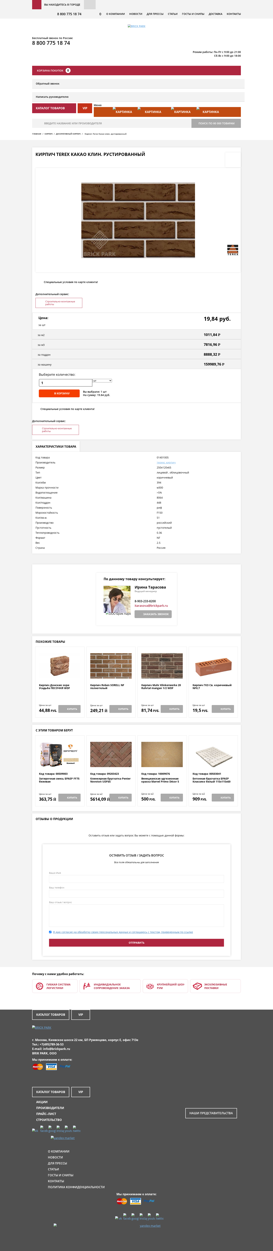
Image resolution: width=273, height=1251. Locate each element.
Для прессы (155, 14)
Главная (36, 133)
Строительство (49, 1120)
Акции (42, 1102)
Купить (72, 709)
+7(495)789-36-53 (52, 1044)
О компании (115, 14)
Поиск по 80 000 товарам (217, 123)
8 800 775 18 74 (69, 14)
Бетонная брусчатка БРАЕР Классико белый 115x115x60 (211, 780)
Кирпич (49, 133)
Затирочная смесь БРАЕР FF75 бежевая (59, 780)
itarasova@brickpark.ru (151, 606)
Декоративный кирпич (68, 133)
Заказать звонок (156, 614)
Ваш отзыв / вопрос (60, 902)
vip (85, 108)
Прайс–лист (46, 1114)
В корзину (62, 393)
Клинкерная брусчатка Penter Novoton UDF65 (110, 780)
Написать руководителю (52, 96)
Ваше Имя (55, 873)
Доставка (215, 14)
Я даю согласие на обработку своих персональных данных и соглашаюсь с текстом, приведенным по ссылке (123, 932)
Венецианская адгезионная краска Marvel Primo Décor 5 (160, 780)
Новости (135, 14)
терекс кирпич (166, 462)
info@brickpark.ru (56, 1049)
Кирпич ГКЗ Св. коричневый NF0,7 (212, 687)
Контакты (234, 14)
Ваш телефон (56, 887)
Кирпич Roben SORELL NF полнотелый (107, 687)
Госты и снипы (193, 14)
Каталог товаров (50, 1015)
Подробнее (60, 674)
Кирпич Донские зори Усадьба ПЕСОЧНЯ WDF (54, 687)
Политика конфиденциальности (76, 1187)
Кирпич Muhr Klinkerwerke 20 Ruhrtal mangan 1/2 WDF (161, 687)
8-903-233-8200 (145, 601)
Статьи (173, 14)
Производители (50, 1108)
